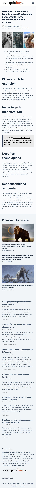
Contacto (22, 486)
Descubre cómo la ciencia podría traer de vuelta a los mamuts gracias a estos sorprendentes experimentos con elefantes (17, 257)
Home (4, 483)
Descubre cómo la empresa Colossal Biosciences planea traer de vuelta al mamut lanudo (16, 246)
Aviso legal (14, 486)
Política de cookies (28, 483)
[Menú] (33, 3)
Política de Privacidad (14, 483)
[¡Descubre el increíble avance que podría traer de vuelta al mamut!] (18, 274)
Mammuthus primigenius (22, 28)
